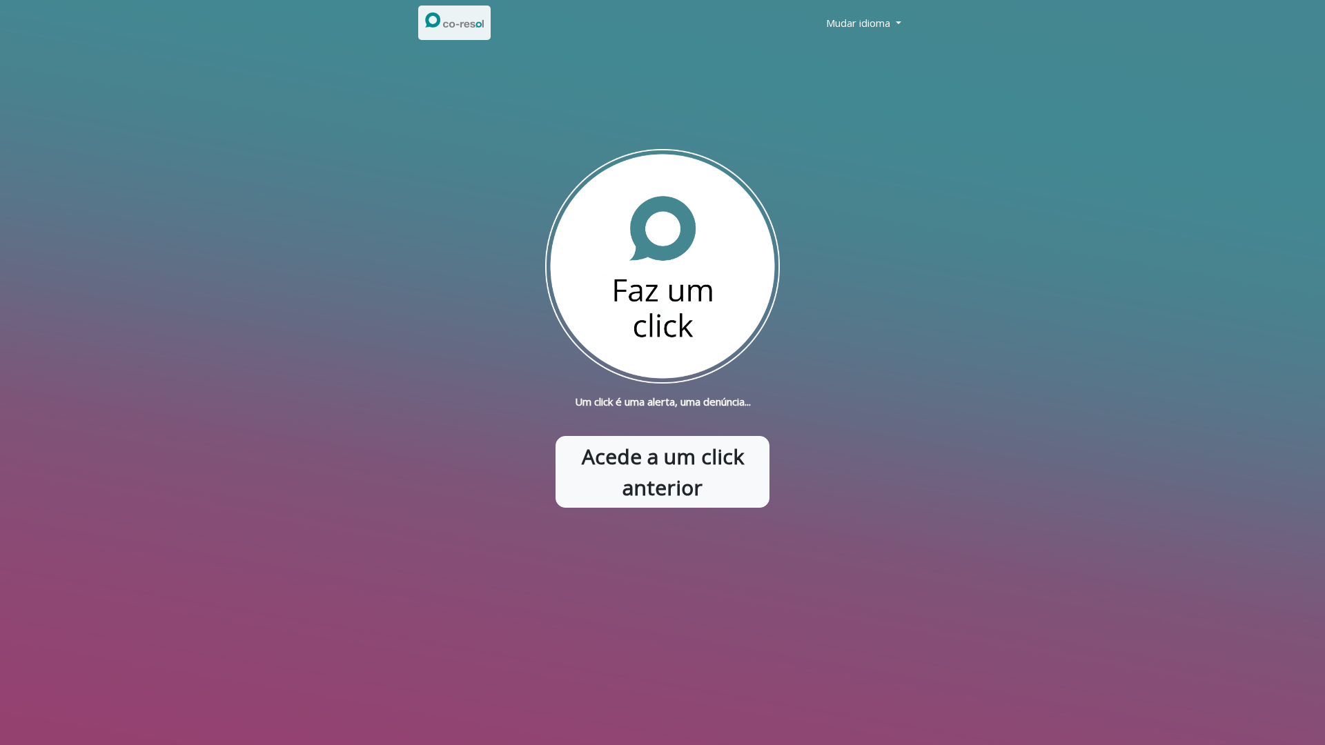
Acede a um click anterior (663, 471)
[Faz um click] (662, 265)
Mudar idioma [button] (859, 23)
